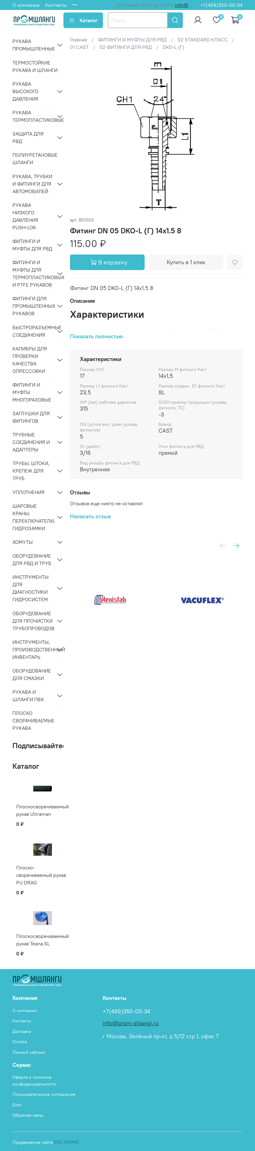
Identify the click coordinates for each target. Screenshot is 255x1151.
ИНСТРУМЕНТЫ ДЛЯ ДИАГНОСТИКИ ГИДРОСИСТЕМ (30, 588)
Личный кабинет (29, 1052)
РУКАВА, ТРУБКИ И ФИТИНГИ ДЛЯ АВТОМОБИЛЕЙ (32, 183)
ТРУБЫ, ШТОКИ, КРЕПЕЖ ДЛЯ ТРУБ (30, 470)
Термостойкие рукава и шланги (35, 66)
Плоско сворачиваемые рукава (33, 720)
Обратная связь (28, 1115)
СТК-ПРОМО (66, 1142)
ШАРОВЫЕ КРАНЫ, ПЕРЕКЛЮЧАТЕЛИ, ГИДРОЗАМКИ (32, 517)
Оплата (19, 1041)
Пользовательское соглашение (44, 1094)
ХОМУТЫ (22, 542)
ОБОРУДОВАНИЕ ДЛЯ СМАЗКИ (31, 674)
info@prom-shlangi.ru (131, 1023)
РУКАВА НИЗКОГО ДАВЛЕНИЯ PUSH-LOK (25, 216)
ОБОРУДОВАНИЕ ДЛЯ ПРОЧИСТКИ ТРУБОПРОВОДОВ (32, 620)
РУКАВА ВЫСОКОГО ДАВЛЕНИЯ (25, 91)
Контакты (56, 5)
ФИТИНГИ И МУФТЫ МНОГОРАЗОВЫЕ (31, 392)
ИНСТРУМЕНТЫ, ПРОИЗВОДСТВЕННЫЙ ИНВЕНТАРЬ (32, 649)
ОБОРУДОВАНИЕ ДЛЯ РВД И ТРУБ (31, 559)
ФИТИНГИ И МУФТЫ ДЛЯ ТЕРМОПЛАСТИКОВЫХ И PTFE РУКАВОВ (32, 273)
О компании (25, 5)
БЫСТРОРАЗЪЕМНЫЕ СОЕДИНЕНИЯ (32, 331)
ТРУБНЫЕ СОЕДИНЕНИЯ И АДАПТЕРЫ (31, 442)
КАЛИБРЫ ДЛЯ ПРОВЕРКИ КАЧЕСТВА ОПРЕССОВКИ (29, 359)
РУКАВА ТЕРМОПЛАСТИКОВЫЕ (32, 116)
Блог (17, 1105)
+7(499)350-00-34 (221, 5)
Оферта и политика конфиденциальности (34, 1080)
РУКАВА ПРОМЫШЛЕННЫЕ (32, 45)
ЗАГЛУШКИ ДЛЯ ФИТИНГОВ (31, 417)
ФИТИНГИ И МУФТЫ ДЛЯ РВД (32, 245)
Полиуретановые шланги (35, 158)
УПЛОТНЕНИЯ (28, 492)
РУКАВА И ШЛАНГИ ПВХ (28, 695)
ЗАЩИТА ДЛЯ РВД (28, 137)
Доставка (21, 1031)
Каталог (89, 20)
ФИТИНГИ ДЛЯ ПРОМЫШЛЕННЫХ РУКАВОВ (32, 305)
